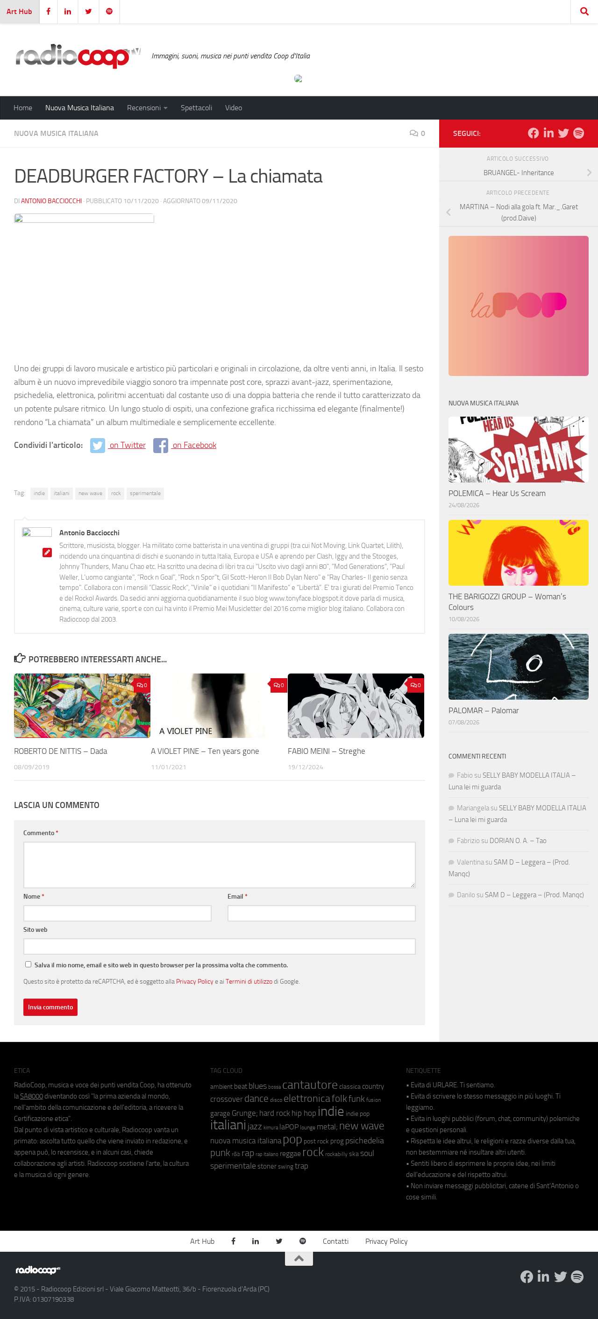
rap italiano (267, 1154)
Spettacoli (196, 107)
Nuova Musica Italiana (79, 107)
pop (292, 1139)
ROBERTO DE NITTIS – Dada (60, 751)
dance (256, 1098)
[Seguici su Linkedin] (548, 133)
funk (357, 1099)
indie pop (358, 1114)
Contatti (336, 1241)
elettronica (307, 1098)
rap (248, 1153)
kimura (270, 1128)
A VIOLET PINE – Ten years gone (205, 751)
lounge (307, 1127)
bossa (274, 1087)
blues (258, 1086)
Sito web (35, 930)
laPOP (289, 1127)
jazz (255, 1126)
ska (354, 1154)
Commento (40, 833)
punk (220, 1152)
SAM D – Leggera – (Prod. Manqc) (534, 895)
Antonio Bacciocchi (51, 201)
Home (23, 107)
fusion (373, 1099)
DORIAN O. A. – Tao (518, 841)
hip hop (304, 1113)
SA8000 (31, 1096)
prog (337, 1141)
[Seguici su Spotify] (578, 133)
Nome (33, 897)
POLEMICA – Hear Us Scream (497, 493)
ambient (221, 1087)
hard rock (274, 1113)
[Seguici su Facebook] (533, 133)
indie (39, 493)
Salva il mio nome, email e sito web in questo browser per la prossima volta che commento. (161, 965)
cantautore (310, 1085)
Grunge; (245, 1113)
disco (276, 1100)
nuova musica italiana (245, 1140)
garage (220, 1113)
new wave (90, 493)
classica (350, 1087)
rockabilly (336, 1154)
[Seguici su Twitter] (563, 133)
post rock (316, 1141)
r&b (236, 1153)
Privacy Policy (195, 981)
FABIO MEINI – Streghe (326, 751)
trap (301, 1165)
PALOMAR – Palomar (483, 710)
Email (238, 897)
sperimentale (145, 493)
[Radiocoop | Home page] (78, 56)
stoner (267, 1166)
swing (285, 1166)
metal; (327, 1126)
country (373, 1086)
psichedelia (364, 1140)
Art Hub (19, 11)
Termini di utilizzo (249, 981)
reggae (290, 1153)
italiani (62, 493)
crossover (226, 1099)
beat (240, 1086)
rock (116, 493)
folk (339, 1098)
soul (367, 1153)
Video (233, 107)
